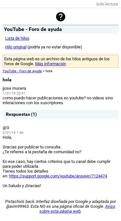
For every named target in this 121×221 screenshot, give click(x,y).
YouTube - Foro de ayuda (22, 71)
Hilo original (15, 47)
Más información (50, 63)
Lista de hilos (17, 38)
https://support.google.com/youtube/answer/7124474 (58, 176)
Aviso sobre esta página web (77, 209)
